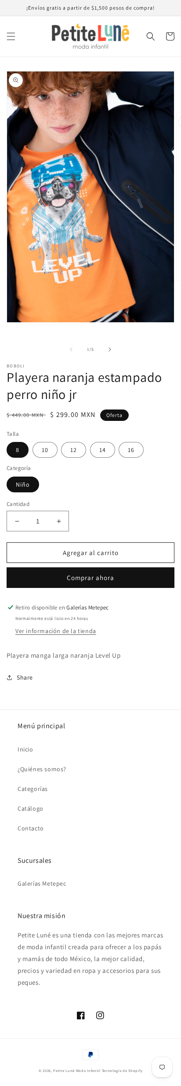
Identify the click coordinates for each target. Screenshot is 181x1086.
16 (131, 450)
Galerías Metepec (42, 883)
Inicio (25, 749)
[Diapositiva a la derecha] (109, 349)
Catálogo (30, 808)
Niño (23, 484)
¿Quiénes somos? (42, 769)
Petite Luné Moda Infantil (77, 1070)
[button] (11, 36)
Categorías (33, 789)
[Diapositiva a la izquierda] (71, 349)
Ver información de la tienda (55, 631)
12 (73, 450)
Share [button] (25, 677)
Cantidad (18, 504)
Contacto (31, 828)
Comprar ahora (90, 577)
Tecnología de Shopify (122, 1070)
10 (45, 450)
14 (102, 450)
